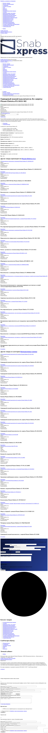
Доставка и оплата (7, 645)
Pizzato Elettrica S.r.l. (29, 158)
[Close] (1, 717)
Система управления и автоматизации (11, 24)
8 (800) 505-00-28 (4, 30)
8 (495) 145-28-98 (11, 658)
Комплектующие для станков (9, 13)
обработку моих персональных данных (18, 569)
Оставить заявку (4, 32)
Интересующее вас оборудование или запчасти (10, 555)
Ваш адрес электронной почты (7, 546)
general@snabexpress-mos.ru (6, 31)
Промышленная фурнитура (9, 16)
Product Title (3, 729)
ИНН (1, 548)
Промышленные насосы (8, 19)
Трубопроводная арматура (8, 25)
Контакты (5, 9)
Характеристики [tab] (6, 124)
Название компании (4, 549)
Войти (4, 28)
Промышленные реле (7, 20)
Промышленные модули (8, 18)
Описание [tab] (5, 123)
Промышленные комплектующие (10, 17)
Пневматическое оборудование (9, 15)
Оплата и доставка (7, 6)
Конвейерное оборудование (9, 14)
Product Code (3, 726)
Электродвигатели (7, 26)
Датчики (5, 12)
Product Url (2, 727)
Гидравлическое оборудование (9, 10)
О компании (5, 5)
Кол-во (1, 114)
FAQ (4, 7)
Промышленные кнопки (8, 94)
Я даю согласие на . (14, 569)
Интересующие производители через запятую (10, 553)
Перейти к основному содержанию (8, 1)
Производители (6, 643)
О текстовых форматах (5, 561)
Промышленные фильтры (8, 22)
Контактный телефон (5, 545)
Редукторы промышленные (9, 23)
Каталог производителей (8, 4)
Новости (5, 8)
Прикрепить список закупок (6, 550)
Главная (4, 91)
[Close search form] (1, 35)
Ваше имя (2, 544)
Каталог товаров (6, 3)
